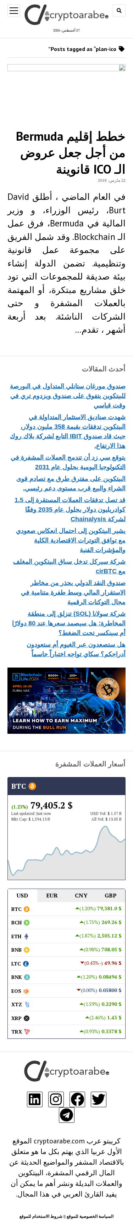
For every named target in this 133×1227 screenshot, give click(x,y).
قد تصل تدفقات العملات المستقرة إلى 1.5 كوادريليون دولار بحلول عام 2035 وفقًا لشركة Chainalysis (70, 509)
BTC (19, 786)
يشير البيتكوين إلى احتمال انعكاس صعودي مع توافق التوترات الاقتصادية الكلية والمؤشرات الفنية (71, 540)
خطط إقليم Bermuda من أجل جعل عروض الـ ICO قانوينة (71, 152)
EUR (52, 895)
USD (22, 895)
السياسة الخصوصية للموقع (90, 1216)
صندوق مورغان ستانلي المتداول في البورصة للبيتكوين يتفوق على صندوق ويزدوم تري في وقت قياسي (68, 396)
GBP (111, 895)
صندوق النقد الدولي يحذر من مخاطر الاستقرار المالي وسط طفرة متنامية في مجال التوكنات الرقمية (73, 592)
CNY (81, 895)
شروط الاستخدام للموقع (41, 1216)
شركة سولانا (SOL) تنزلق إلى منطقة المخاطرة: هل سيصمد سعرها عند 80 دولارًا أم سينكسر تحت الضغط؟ (69, 623)
